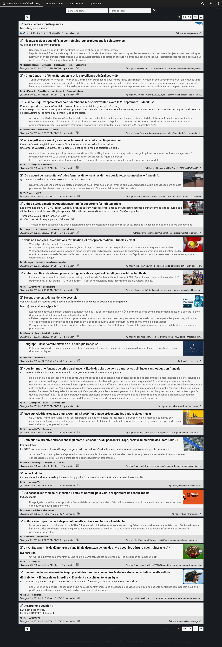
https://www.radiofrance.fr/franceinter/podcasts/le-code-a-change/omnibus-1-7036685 (169, 466)
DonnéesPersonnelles (56, 262)
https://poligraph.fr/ (189, 361)
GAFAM (39, 262)
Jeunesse (46, 65)
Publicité (46, 333)
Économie (47, 164)
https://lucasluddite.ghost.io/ (184, 485)
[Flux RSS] (210, 3)
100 (190, 17)
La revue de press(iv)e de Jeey (22, 3)
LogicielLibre (49, 287)
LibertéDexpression (63, 65)
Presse (26, 510)
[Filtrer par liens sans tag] (27, 17)
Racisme (47, 429)
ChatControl (29, 91)
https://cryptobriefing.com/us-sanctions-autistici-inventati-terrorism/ (166, 233)
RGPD (26, 462)
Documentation (182, 641)
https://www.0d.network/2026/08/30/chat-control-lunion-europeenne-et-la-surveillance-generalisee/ (174, 95)
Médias (36, 510)
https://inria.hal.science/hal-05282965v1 (179, 406)
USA (35, 229)
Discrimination (58, 403)
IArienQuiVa (34, 164)
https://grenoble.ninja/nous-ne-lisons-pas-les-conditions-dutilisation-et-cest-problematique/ (170, 266)
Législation (81, 65)
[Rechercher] (202, 3)
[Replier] (200, 33)
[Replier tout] (201, 17)
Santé (45, 403)
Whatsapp (28, 262)
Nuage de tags (54, 3)
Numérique (43, 129)
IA (24, 164)
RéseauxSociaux (31, 65)
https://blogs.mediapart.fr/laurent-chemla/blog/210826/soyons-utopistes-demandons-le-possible (173, 337)
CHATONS (55, 229)
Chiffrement (58, 91)
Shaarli (39, 641)
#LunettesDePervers (55, 179)
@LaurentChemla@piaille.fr (43, 306)
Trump (55, 129)
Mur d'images (76, 3)
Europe (62, 462)
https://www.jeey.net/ (188, 33)
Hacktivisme (29, 129)
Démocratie (39, 357)
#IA (155, 556)
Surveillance (43, 91)
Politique (27, 357)
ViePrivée (28, 193)
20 (179, 17)
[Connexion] (218, 3)
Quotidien (95, 3)
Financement (49, 510)
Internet (43, 229)
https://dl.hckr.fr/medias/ (186, 514)
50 (184, 17)
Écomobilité (42, 536)
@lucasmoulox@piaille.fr (71, 477)
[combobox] (130, 10)
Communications (75, 91)
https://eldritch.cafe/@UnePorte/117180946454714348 (172, 168)
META (38, 193)
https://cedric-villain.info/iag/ (184, 621)
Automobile (28, 536)
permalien (50, 33)
